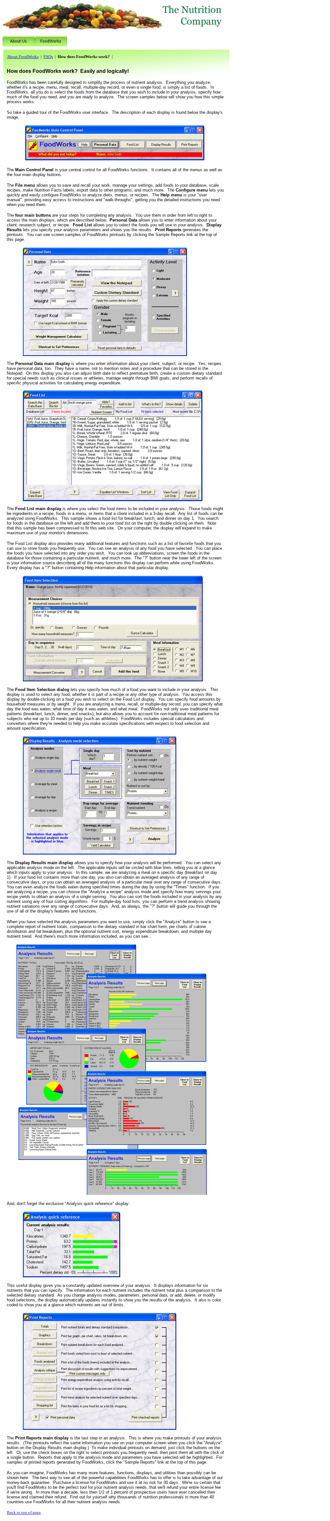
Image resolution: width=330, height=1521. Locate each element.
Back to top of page (24, 1512)
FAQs (48, 56)
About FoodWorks (23, 56)
